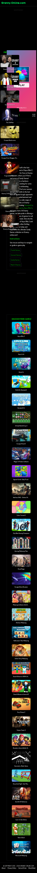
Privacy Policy (12, 868)
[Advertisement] (18, 29)
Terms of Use (22, 868)
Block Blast (31, 868)
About (4, 868)
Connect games (16, 255)
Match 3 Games (16, 265)
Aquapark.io (28, 205)
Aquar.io (20, 208)
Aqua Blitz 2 (28, 208)
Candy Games (15, 260)
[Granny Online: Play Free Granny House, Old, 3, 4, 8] (13, 4)
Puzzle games (15, 250)
